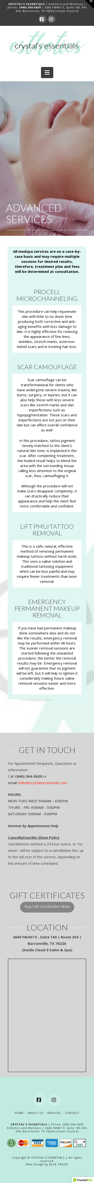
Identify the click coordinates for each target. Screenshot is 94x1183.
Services (54, 1113)
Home (19, 1113)
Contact (72, 1113)
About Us (35, 1113)
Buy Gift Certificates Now (47, 906)
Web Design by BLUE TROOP (47, 1164)
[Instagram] (51, 19)
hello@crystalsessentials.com (42, 782)
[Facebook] (42, 19)
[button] (47, 72)
